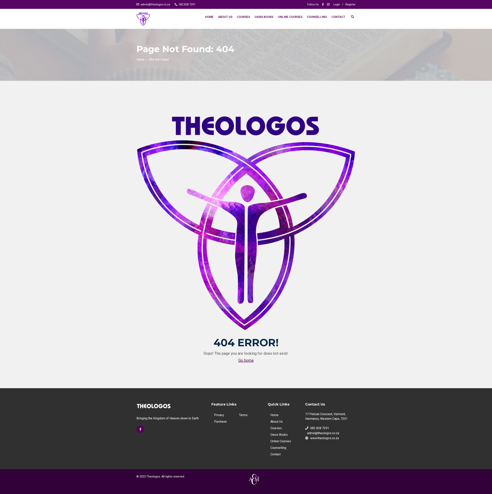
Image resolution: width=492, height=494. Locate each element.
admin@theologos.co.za (155, 4)
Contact (338, 17)
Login (336, 4)
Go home (246, 360)
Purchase (220, 421)
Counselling (317, 17)
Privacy (219, 415)
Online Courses (290, 17)
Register (350, 4)
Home (209, 17)
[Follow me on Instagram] (328, 4)
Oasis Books (264, 17)
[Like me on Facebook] (323, 4)
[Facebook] (140, 429)
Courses (243, 17)
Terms (243, 415)
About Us (225, 17)
